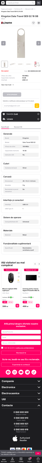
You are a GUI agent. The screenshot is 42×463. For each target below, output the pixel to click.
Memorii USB (29, 9)
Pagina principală (6, 9)
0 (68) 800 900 (21, 412)
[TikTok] (33, 372)
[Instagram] (14, 372)
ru (39, 3)
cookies (9, 452)
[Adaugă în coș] (17, 305)
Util (4, 399)
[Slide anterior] (35, 264)
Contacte (7, 405)
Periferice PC (18, 9)
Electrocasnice (10, 393)
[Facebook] (8, 372)
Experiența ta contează (21, 365)
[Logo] (3, 2)
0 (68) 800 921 (21, 424)
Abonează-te (21, 353)
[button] (3, 43)
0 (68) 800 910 (21, 418)
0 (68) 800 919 (21, 429)
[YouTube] (21, 372)
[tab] (5, 127)
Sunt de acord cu (19, 348)
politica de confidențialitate (25, 348)
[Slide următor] (39, 264)
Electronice (8, 387)
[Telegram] (27, 372)
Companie (8, 381)
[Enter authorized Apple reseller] (21, 438)
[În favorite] (33, 23)
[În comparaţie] (39, 23)
